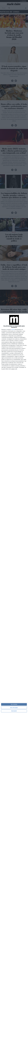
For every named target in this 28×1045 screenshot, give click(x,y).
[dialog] (14, 679)
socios (12, 329)
